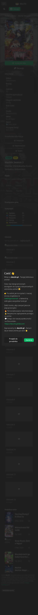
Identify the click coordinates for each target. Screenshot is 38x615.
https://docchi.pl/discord (14, 324)
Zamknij (29, 340)
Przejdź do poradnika (13, 340)
